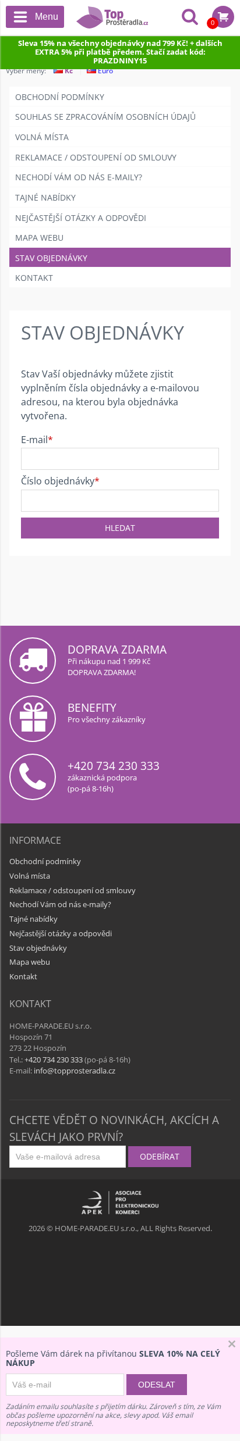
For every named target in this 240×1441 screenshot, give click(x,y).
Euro (104, 71)
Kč (68, 71)
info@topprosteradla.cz (74, 1070)
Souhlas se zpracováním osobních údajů (105, 116)
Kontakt (34, 277)
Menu (46, 17)
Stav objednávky (51, 257)
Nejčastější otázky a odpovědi (80, 217)
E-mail (34, 440)
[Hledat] (190, 18)
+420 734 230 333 (114, 765)
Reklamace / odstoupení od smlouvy (96, 157)
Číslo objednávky (57, 481)
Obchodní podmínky (59, 96)
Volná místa (42, 136)
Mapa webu (39, 237)
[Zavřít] (232, 1345)
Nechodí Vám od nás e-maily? (78, 177)
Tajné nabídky (45, 197)
